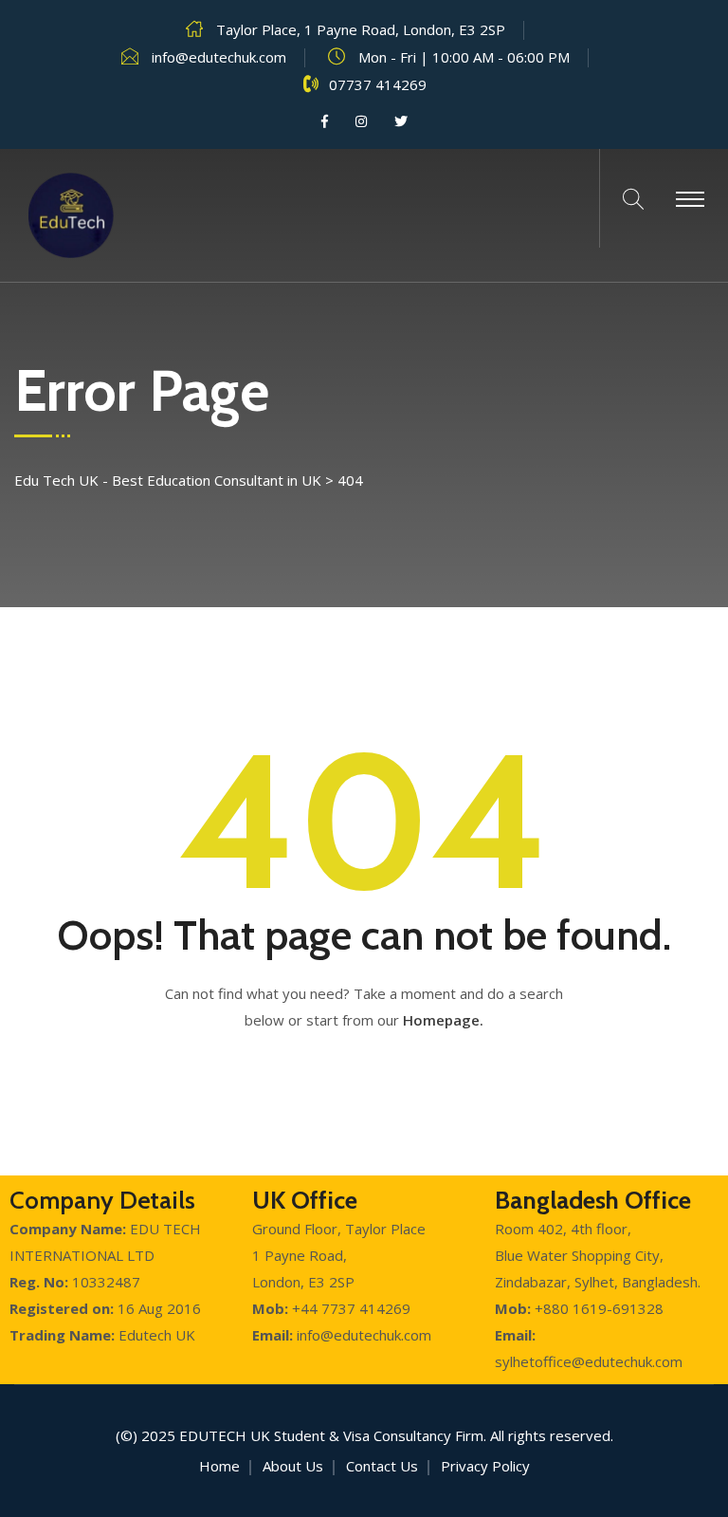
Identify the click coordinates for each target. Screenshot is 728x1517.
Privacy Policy (485, 1465)
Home (219, 1465)
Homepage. (443, 1019)
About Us (293, 1465)
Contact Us (382, 1465)
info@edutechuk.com (219, 56)
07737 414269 (378, 84)
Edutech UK (224, 1435)
